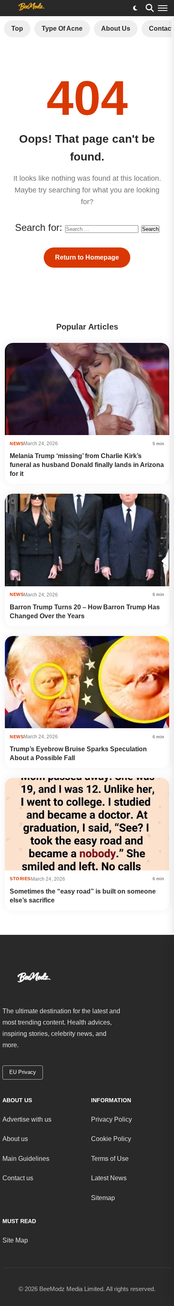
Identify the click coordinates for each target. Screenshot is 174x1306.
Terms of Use (110, 1158)
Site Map (15, 1240)
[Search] (150, 8)
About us (15, 1138)
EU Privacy (22, 1072)
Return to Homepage (87, 257)
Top (17, 28)
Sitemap (103, 1197)
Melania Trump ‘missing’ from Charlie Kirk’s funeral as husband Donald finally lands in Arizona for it (87, 464)
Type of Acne (62, 28)
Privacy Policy (111, 1119)
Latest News (109, 1178)
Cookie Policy (111, 1138)
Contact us (17, 1178)
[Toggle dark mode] (135, 8)
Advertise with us (26, 1119)
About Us (115, 28)
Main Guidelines (25, 1158)
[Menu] (163, 8)
